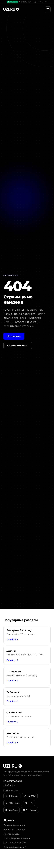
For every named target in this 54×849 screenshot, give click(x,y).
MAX (31, 803)
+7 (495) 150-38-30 (17, 345)
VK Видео (31, 810)
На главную (14, 336)
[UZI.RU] (11, 9)
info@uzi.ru (9, 785)
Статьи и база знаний (14, 847)
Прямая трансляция (14, 825)
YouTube (13, 810)
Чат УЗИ (31, 796)
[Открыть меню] (48, 9)
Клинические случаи (14, 842)
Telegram (13, 796)
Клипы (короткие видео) (16, 838)
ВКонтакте (14, 803)
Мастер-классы (11, 834)
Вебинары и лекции (14, 829)
